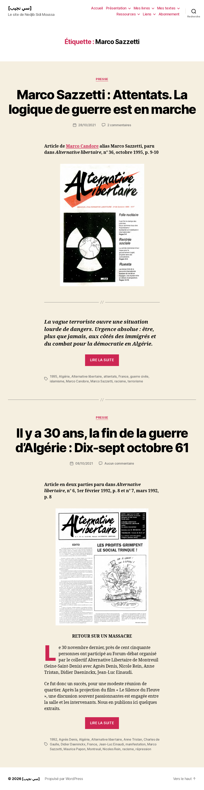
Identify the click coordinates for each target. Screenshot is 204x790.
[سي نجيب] (20, 8)
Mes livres (142, 8)
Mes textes (166, 8)
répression (143, 749)
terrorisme (135, 381)
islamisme (57, 381)
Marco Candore (82, 146)
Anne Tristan (133, 739)
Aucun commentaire (119, 463)
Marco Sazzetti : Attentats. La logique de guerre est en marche (102, 102)
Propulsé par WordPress (64, 779)
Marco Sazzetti (101, 381)
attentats (110, 376)
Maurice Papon (74, 749)
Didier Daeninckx (73, 744)
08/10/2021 (84, 463)
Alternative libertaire (86, 376)
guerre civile (139, 376)
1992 (53, 739)
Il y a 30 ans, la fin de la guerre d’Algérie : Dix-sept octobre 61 (102, 440)
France (123, 376)
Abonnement (169, 14)
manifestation (136, 744)
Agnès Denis (68, 739)
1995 (53, 376)
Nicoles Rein (112, 749)
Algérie (64, 376)
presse (102, 79)
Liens (147, 14)
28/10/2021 (87, 125)
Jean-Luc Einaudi (111, 744)
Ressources (126, 14)
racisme (120, 381)
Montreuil (94, 749)
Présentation (116, 8)
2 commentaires (119, 125)
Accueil (97, 8)
